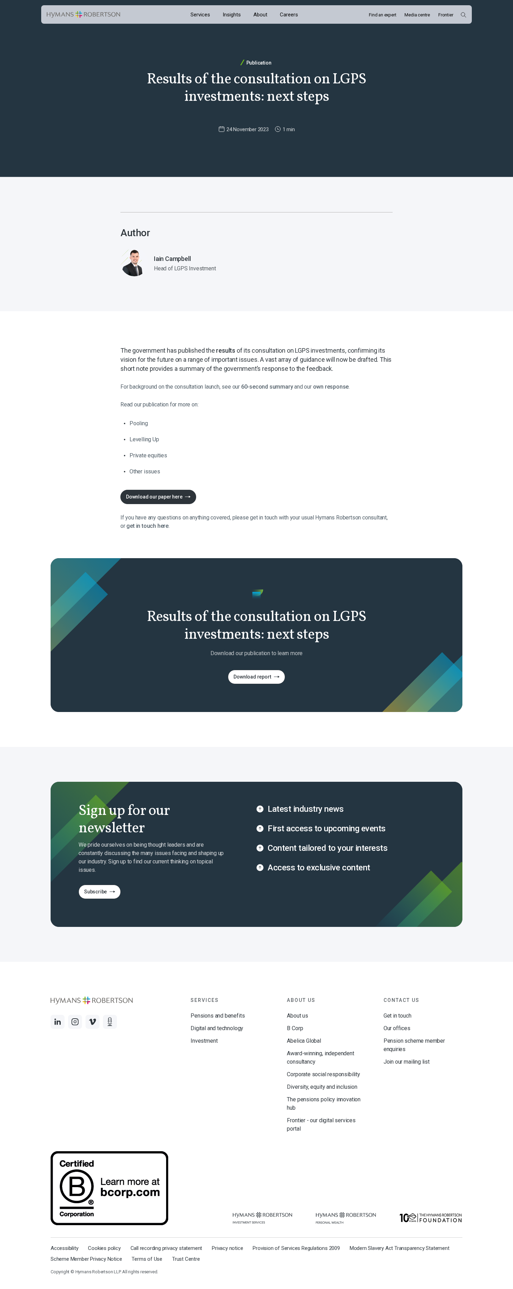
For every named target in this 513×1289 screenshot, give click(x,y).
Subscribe (93, 893)
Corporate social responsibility (323, 1074)
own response (331, 386)
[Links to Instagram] (75, 1022)
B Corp (295, 1028)
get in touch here (147, 526)
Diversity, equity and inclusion (322, 1087)
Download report (249, 678)
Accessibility (64, 1248)
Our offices (397, 1028)
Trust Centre (186, 1259)
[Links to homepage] (83, 14)
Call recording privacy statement (166, 1248)
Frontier (445, 14)
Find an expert (382, 14)
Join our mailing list (407, 1061)
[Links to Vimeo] (92, 1022)
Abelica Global (304, 1040)
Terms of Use (147, 1259)
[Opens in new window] (262, 1218)
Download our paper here (154, 497)
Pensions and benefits (218, 1015)
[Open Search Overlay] (463, 15)
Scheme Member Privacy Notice (86, 1259)
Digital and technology (217, 1028)
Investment (204, 1040)
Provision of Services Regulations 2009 (296, 1248)
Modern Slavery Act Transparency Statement (399, 1248)
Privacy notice (227, 1248)
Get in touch (397, 1015)
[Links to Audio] (110, 1022)
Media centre (417, 14)
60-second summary (267, 386)
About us (297, 1015)
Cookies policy (104, 1248)
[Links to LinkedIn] (58, 1022)
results (226, 350)
